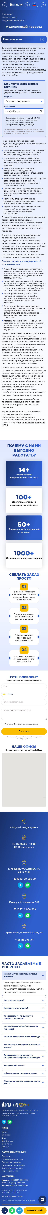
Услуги (5, 1132)
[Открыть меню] (4, 4)
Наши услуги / (9, 17)
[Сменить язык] (35, 5)
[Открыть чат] (42, 1200)
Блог (4, 1138)
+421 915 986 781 (24, 940)
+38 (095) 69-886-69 (24, 879)
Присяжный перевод (11, 1162)
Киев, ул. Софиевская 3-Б (24, 902)
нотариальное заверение (15, 389)
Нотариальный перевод (12, 1159)
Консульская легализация (13, 1165)
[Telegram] (19, 1210)
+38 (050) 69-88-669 (24, 909)
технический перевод (19, 399)
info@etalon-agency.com (24, 828)
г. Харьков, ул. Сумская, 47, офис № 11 (24, 870)
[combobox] (24, 101)
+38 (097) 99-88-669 (11, 1192)
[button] (4, 694)
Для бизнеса (7, 1141)
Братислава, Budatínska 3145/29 (24, 933)
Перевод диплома (10, 1171)
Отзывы (5, 1147)
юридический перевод (34, 70)
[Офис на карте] (27, 4)
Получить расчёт (35, 1210)
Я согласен (21, 724)
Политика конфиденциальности (26, 724)
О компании (7, 1144)
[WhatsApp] (12, 1210)
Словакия (6, 1135)
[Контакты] (43, 4)
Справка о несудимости (12, 1168)
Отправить (24, 731)
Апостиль (6, 1156)
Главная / (7, 14)
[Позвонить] (4, 1210)
